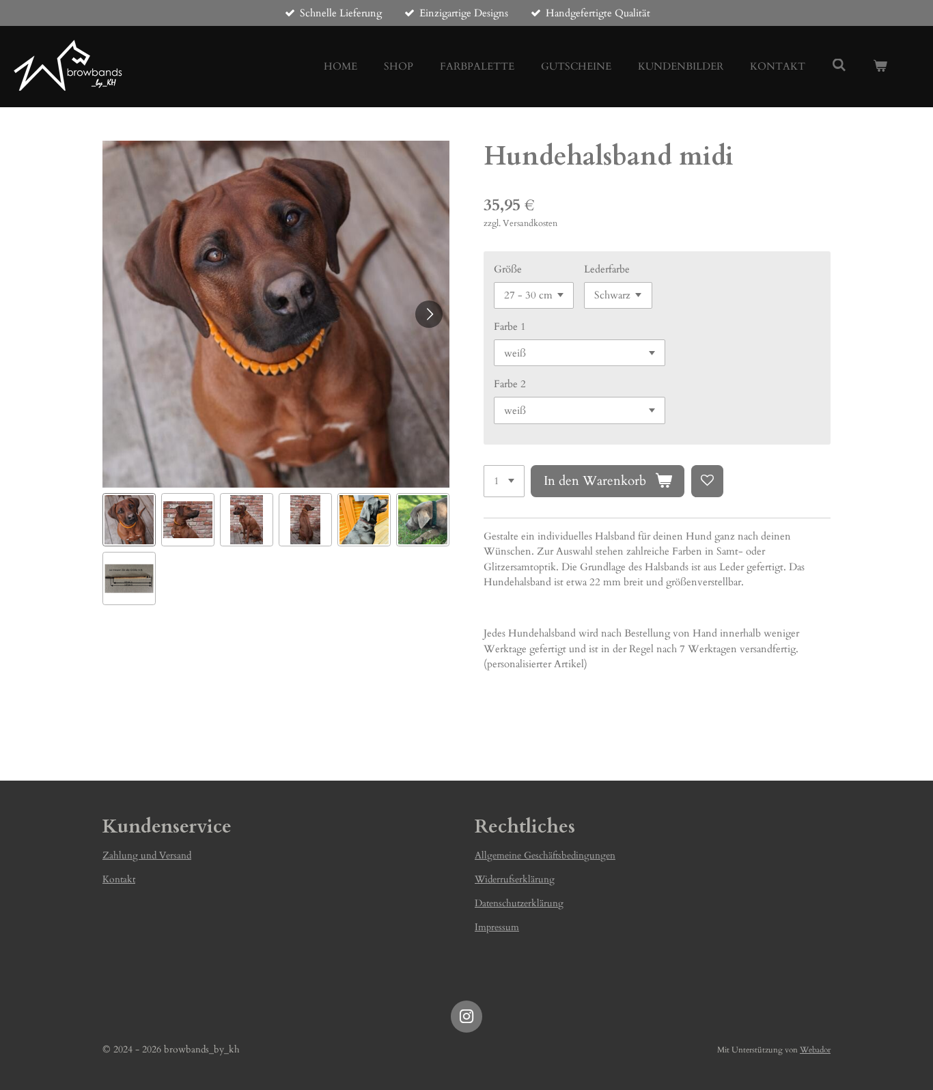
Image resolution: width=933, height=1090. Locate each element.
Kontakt (118, 879)
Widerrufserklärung (515, 879)
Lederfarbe (607, 269)
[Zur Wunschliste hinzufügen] (707, 481)
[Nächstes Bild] (429, 314)
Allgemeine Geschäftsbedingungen (545, 855)
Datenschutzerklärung (519, 903)
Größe (508, 269)
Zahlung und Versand (146, 855)
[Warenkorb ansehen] (880, 66)
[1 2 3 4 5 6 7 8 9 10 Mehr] (504, 481)
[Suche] (839, 65)
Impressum (497, 927)
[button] (129, 519)
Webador (815, 1049)
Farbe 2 (510, 384)
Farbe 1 (510, 326)
